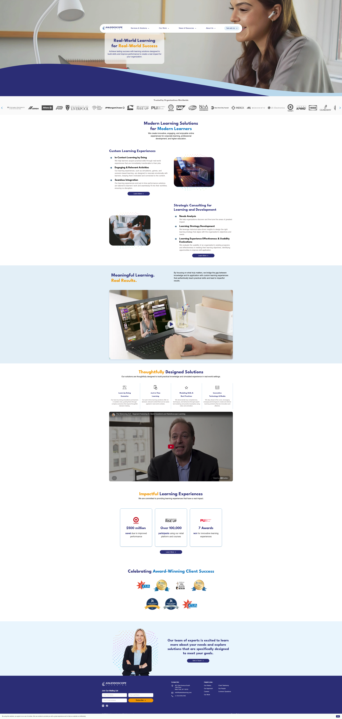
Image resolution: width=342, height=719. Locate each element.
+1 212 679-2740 (180, 696)
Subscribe (140, 700)
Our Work (207, 694)
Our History (207, 685)
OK (338, 716)
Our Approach (208, 688)
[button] (171, 324)
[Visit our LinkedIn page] (103, 706)
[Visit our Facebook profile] (107, 706)
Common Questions (224, 691)
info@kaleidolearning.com (183, 692)
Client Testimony (223, 685)
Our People (222, 688)
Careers (206, 691)
